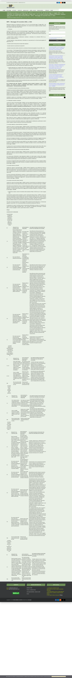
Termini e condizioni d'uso (31, 589)
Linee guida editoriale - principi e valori (33, 591)
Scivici (28, 593)
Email (50, 34)
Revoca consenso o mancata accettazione (59, 676)
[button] (54, 10)
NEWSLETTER (29, 587)
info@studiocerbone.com (21, 2)
